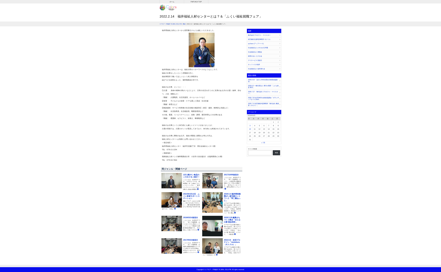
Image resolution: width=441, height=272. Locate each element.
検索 (276, 153)
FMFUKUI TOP (196, 2)
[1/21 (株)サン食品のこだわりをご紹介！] (197, 189)
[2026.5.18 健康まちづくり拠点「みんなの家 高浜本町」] (235, 234)
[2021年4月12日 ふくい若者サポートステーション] (175, 209)
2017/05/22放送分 (190, 240)
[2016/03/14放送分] (198, 230)
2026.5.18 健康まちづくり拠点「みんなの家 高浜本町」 (232, 220)
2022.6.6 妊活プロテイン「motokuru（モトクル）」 (232, 242)
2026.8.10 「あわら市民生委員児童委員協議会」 (262, 80)
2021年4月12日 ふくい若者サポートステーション (191, 196)
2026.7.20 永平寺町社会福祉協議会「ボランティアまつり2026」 (263, 98)
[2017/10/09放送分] (225, 189)
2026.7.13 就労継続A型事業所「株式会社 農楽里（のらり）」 (263, 104)
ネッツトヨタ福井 (254, 64)
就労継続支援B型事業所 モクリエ (259, 39)
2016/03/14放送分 (190, 217)
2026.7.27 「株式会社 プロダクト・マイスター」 (263, 92)
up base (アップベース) (256, 43)
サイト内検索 (252, 149)
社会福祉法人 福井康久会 (256, 69)
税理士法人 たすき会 (255, 56)
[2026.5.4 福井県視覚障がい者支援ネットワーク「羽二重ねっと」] (235, 213)
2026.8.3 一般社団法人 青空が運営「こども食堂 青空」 (263, 86)
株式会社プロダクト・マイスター (259, 35)
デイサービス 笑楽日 (255, 60)
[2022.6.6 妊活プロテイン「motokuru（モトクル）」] (216, 255)
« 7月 (263, 143)
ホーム (172, 2)
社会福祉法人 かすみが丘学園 (258, 48)
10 (250, 129)
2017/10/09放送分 (231, 175)
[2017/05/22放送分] (198, 252)
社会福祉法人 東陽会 (255, 52)
